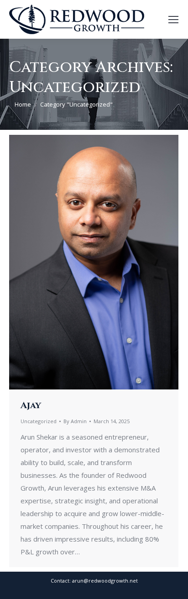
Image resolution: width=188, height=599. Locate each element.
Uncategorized (39, 421)
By (75, 421)
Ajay (31, 405)
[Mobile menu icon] (173, 19)
